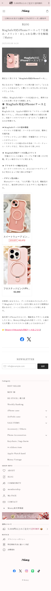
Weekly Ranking (15, 404)
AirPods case (14, 416)
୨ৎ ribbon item (14, 447)
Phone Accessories (16, 435)
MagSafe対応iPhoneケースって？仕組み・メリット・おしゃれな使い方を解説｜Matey (25, 33)
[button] (4, 11)
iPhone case (13, 410)
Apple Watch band (16, 453)
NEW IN (11, 392)
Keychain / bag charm (18, 441)
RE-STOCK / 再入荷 (16, 398)
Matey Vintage (14, 459)
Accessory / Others (16, 429)
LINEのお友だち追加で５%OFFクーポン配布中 (25, 18)
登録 (43, 366)
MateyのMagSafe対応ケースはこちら (23, 329)
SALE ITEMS (13, 422)
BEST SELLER (14, 386)
